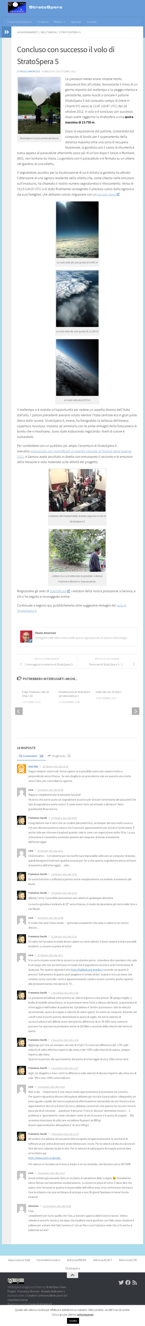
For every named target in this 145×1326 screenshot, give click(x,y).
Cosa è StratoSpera (19, 22)
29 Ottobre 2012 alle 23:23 (64, 893)
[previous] (19, 711)
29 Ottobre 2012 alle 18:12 (50, 851)
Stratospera (72, 1268)
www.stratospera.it (41, 1304)
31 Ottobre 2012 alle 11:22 (64, 936)
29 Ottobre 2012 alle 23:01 (64, 874)
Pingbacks (61, 756)
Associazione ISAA (19, 1260)
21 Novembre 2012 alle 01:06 (57, 1206)
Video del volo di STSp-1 (109, 692)
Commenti (33, 756)
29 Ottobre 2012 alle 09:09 (64, 818)
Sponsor (76, 22)
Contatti (91, 22)
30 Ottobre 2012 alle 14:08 (50, 918)
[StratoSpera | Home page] (41, 8)
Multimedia (49, 32)
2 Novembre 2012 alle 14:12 (51, 1173)
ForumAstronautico (48, 1260)
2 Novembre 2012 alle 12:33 (64, 1134)
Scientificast (58, 591)
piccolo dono (106, 194)
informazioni (85, 1314)
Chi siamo (43, 22)
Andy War (33, 766)
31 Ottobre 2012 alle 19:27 (50, 955)
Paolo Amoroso (30, 71)
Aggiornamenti (28, 32)
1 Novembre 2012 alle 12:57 (64, 1068)
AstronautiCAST (102, 1260)
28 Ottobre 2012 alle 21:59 (55, 766)
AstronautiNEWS (76, 1260)
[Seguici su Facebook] (128, 1282)
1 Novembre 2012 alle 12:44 (64, 1040)
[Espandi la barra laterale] (6, 32)
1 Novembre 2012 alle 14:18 (51, 1087)
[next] (135, 711)
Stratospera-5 (70, 32)
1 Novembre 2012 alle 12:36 (64, 992)
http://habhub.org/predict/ (87, 969)
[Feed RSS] (134, 1282)
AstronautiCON (128, 1260)
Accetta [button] (73, 1320)
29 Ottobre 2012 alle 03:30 (50, 790)
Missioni (58, 22)
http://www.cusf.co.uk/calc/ (44, 1158)
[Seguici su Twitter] (121, 1282)
